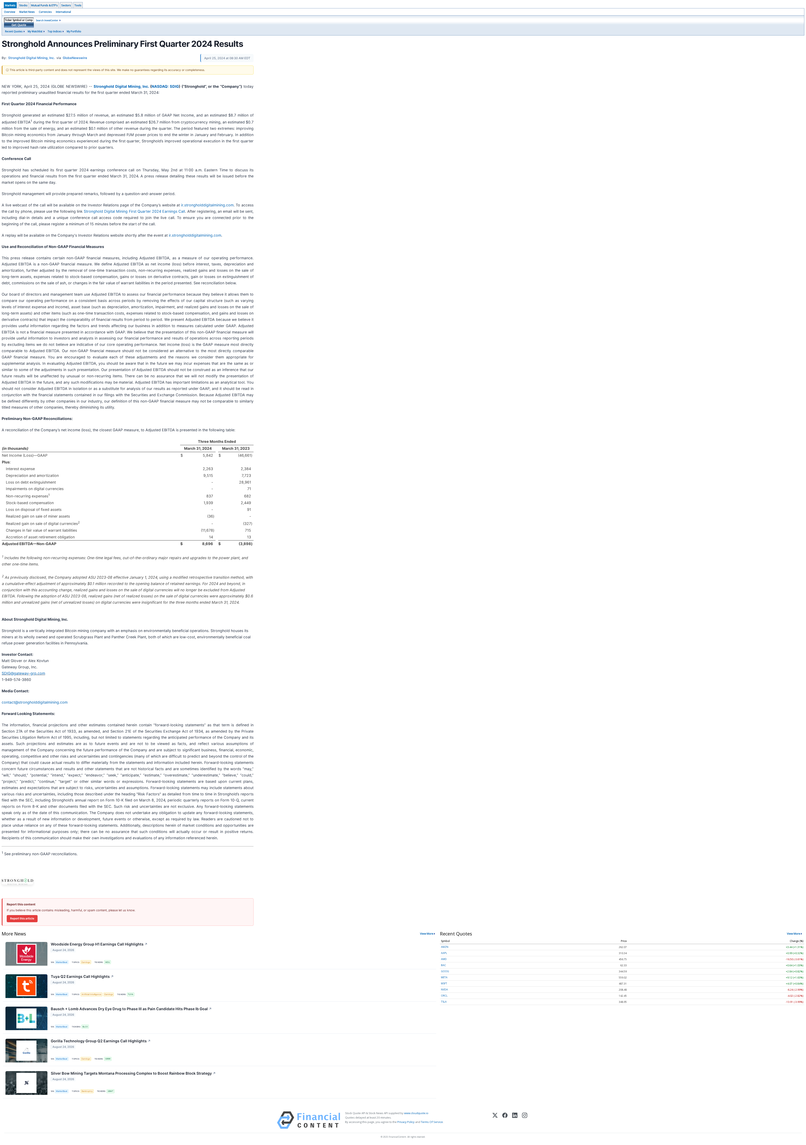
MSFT (444, 983)
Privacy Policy (406, 1122)
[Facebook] (505, 1120)
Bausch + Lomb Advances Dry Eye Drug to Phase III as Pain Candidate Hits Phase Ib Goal (131, 1009)
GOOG (445, 971)
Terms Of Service (432, 1122)
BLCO (85, 1027)
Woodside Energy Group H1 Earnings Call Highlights (99, 944)
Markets (10, 5)
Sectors (66, 5)
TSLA (444, 1001)
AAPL (444, 953)
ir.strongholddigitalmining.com (207, 205)
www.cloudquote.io (416, 1113)
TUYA (130, 994)
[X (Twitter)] (495, 1120)
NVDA (444, 989)
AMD (444, 959)
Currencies (45, 12)
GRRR (107, 1059)
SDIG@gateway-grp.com (23, 673)
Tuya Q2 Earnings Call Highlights (82, 976)
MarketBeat (61, 962)
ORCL (444, 995)
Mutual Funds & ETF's (44, 5)
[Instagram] (524, 1120)
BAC (443, 965)
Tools (78, 5)
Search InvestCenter (47, 20)
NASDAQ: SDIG (165, 86)
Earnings (86, 962)
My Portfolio (74, 31)
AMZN (444, 947)
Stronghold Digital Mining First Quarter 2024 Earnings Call (134, 211)
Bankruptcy (87, 1091)
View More (426, 933)
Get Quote (19, 25)
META (444, 977)
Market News (27, 12)
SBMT (110, 1091)
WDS (107, 962)
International (63, 12)
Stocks (23, 5)
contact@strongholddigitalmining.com (35, 702)
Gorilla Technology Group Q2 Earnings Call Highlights (101, 1041)
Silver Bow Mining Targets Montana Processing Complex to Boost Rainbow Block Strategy (133, 1073)
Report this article (22, 918)
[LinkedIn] (514, 1120)
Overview (9, 12)
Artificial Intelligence (91, 994)
